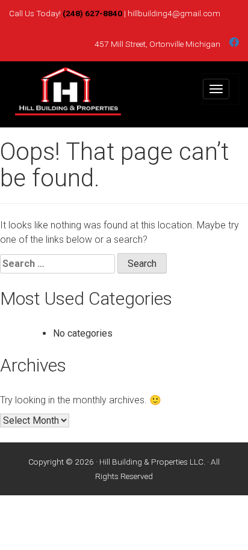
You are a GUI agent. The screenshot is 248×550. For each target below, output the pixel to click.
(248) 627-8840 (92, 13)
